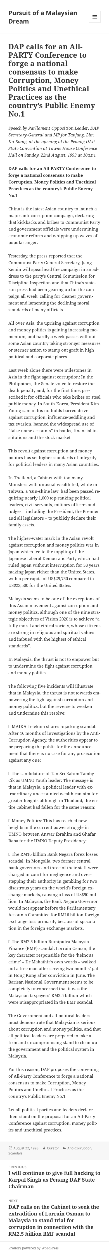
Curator (53, 1148)
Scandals (15, 1153)
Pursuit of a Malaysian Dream (42, 16)
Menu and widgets (95, 22)
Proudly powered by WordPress (33, 1248)
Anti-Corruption (79, 1148)
